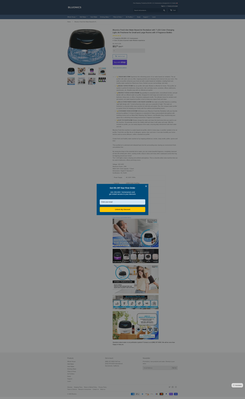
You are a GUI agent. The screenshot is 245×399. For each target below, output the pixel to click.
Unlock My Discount (122, 209)
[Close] (146, 186)
